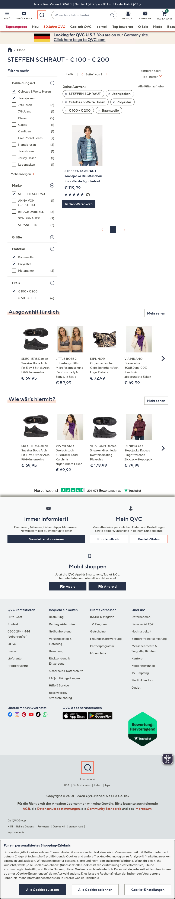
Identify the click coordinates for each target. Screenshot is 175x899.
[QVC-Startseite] (10, 50)
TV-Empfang (140, 673)
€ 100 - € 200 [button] (79, 110)
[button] (6, 16)
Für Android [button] (107, 586)
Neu (35, 26)
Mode (157, 26)
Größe (17, 237)
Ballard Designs (25, 826)
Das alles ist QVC (143, 624)
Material (18, 249)
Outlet (135, 687)
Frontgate (44, 826)
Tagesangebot (16, 26)
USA (66, 785)
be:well (102, 26)
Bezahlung (56, 651)
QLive (11, 644)
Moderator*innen (143, 665)
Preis (16, 283)
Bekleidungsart (23, 83)
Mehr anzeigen (21, 174)
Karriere (137, 658)
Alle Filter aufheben (151, 86)
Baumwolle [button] (110, 110)
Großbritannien (81, 785)
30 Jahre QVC (54, 26)
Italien (97, 785)
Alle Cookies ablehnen (95, 889)
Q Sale (143, 26)
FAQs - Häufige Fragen (64, 678)
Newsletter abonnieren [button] (46, 539)
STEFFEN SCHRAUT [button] (84, 93)
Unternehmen (140, 617)
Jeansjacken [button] (121, 93)
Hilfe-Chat (14, 617)
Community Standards (104, 808)
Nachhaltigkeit (141, 631)
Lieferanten (15, 658)
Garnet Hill (59, 826)
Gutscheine (98, 631)
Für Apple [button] (67, 586)
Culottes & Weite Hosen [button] (86, 102)
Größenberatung (60, 631)
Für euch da (98, 653)
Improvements (15, 832)
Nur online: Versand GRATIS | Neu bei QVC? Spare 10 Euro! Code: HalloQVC (86, 4)
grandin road (76, 826)
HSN (10, 826)
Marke (17, 185)
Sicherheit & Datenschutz (66, 671)
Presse (11, 651)
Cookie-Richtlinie (87, 878)
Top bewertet (122, 26)
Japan (108, 785)
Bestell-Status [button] (149, 539)
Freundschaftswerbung (106, 638)
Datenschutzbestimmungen (58, 808)
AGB (26, 808)
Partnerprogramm (102, 646)
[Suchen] (113, 15)
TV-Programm (99, 624)
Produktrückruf (17, 665)
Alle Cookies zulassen (42, 889)
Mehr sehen (156, 313)
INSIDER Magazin (102, 617)
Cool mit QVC (81, 26)
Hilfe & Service (59, 685)
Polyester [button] (123, 102)
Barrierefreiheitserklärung (149, 638)
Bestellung (56, 617)
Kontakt (12, 624)
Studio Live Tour (142, 680)
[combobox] (80, 15)
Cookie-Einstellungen (148, 889)
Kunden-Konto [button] (108, 539)
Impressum (143, 808)
